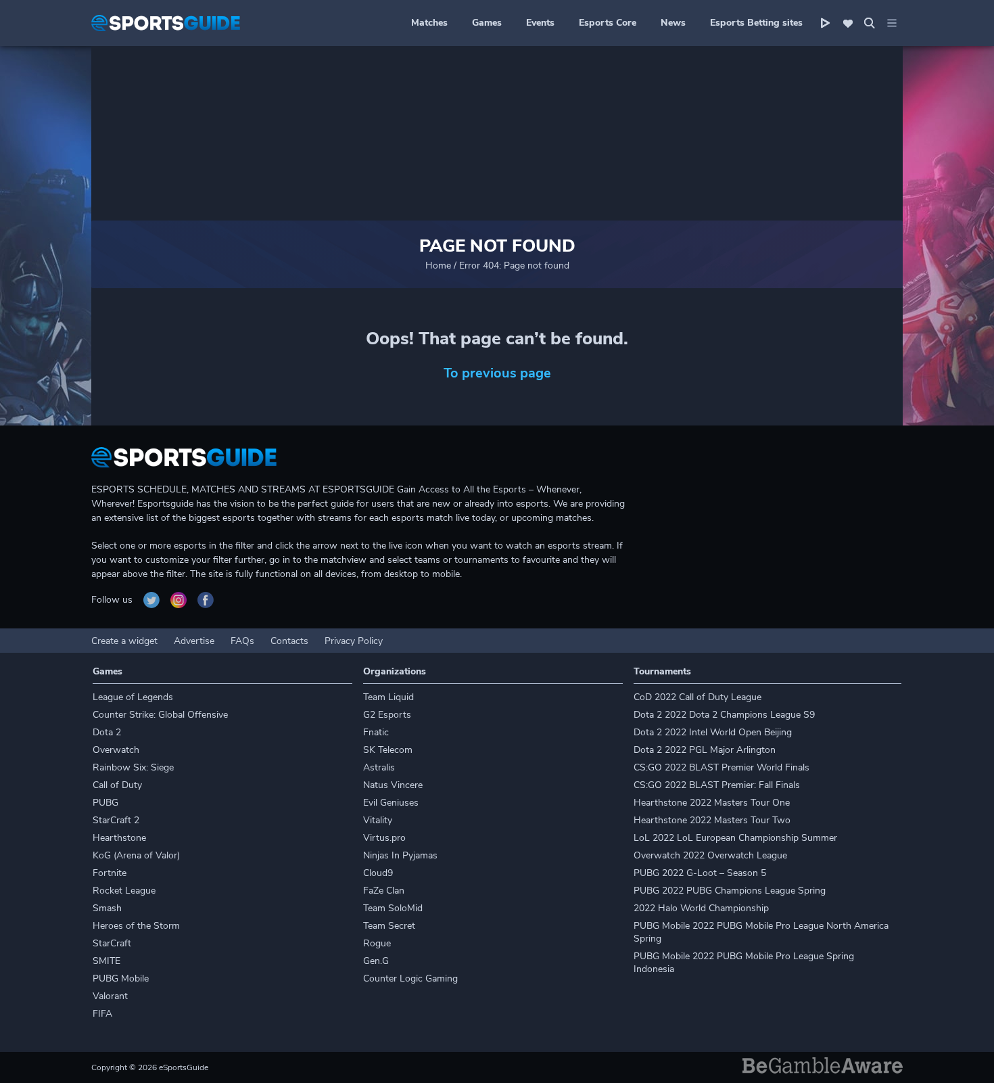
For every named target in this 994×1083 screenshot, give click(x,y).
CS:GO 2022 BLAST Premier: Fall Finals (717, 785)
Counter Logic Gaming (410, 978)
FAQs (242, 641)
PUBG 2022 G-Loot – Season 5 (700, 873)
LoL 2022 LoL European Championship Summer (735, 837)
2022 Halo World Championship (701, 908)
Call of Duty (117, 785)
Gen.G (376, 960)
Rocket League (124, 890)
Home (438, 265)
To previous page (497, 373)
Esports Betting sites (756, 22)
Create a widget (124, 641)
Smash (107, 908)
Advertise (194, 641)
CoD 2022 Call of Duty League (697, 697)
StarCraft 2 (116, 820)
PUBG (105, 802)
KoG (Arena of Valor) (136, 855)
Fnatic (376, 732)
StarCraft (112, 943)
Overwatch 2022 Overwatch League (710, 855)
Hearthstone (119, 837)
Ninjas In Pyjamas (400, 855)
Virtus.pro (384, 837)
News (673, 22)
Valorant (110, 996)
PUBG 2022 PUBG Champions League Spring (730, 890)
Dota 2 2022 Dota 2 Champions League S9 (724, 714)
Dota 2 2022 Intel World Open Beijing (713, 732)
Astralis (379, 767)
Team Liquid (388, 697)
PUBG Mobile (121, 978)
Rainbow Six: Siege (133, 767)
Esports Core (607, 22)
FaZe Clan (383, 890)
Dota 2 (107, 732)
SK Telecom (387, 749)
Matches (429, 22)
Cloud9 (378, 873)
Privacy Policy (354, 641)
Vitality (377, 820)
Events (540, 22)
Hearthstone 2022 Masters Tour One (712, 802)
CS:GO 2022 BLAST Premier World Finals (721, 767)
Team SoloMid (393, 908)
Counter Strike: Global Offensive (160, 714)
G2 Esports (387, 714)
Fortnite (109, 873)
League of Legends (133, 697)
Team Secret (389, 925)
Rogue (377, 943)
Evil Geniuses (391, 802)
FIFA (102, 1013)
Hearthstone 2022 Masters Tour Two (712, 820)
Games (487, 22)
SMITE (106, 960)
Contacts (289, 641)
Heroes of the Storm (136, 925)
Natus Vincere (393, 785)
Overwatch (116, 749)
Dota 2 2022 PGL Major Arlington (705, 749)
